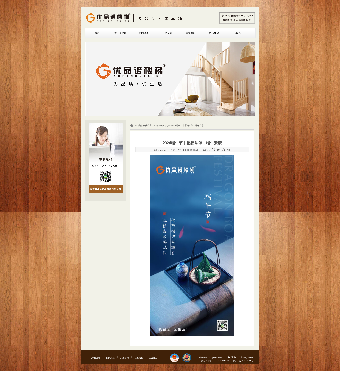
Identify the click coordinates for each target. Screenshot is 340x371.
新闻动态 (144, 33)
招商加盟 (214, 33)
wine (250, 357)
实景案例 (191, 33)
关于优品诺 (120, 33)
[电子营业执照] (174, 358)
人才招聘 (124, 357)
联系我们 (237, 33)
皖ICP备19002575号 (243, 360)
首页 (97, 33)
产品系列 (167, 33)
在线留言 (153, 357)
